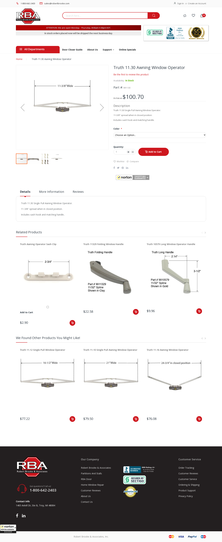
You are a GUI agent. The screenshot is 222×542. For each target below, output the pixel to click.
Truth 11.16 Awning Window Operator (168, 349)
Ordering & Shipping (188, 484)
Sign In (180, 3)
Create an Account (197, 3)
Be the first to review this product (131, 74)
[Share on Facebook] (114, 168)
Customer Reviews (91, 490)
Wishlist (120, 161)
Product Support (187, 490)
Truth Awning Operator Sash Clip (38, 244)
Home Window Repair (92, 484)
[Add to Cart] (72, 323)
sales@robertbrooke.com (56, 3)
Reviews (78, 192)
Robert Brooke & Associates (96, 467)
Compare (134, 161)
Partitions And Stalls (91, 473)
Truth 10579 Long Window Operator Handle (171, 244)
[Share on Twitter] (118, 168)
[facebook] (18, 515)
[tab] (25, 193)
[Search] (154, 16)
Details (25, 192)
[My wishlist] (193, 16)
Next (205, 232)
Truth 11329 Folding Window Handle (103, 244)
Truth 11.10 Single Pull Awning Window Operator (110, 349)
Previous (202, 232)
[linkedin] (23, 515)
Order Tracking (186, 467)
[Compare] (185, 16)
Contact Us (87, 501)
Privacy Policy (185, 496)
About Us (86, 496)
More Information (51, 192)
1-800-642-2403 (28, 3)
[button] (8, 528)
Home (19, 59)
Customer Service (187, 479)
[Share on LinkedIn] (127, 168)
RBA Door (86, 479)
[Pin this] (123, 168)
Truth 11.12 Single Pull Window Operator (42, 349)
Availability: (118, 80)
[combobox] (105, 16)
